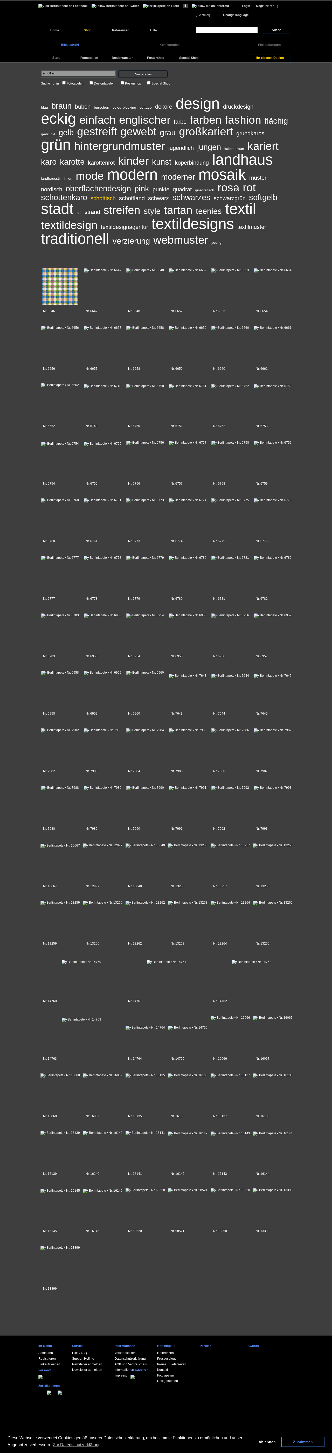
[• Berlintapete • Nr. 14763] (81, 1017)
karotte (72, 161)
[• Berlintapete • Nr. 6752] (230, 384)
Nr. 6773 (134, 541)
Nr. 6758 (219, 483)
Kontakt (162, 1370)
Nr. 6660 (219, 369)
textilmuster (251, 227)
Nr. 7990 (134, 828)
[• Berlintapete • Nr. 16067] (272, 1016)
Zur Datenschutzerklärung (77, 1445)
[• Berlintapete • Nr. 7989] (102, 786)
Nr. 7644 (219, 713)
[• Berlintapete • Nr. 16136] (187, 1074)
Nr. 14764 (135, 1058)
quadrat (182, 189)
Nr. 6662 (49, 426)
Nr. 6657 (92, 369)
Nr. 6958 (49, 713)
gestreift (97, 131)
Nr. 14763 (50, 1058)
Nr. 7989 (92, 828)
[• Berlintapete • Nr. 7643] (187, 673)
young (216, 242)
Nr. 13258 (262, 886)
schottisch (103, 198)
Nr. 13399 (50, 1288)
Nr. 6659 (177, 369)
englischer (144, 120)
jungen (209, 147)
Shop (87, 30)
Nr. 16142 (177, 1174)
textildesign (69, 225)
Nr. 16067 (262, 1058)
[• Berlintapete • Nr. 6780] (187, 556)
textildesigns (192, 223)
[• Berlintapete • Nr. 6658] (145, 326)
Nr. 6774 (177, 541)
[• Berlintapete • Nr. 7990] (145, 786)
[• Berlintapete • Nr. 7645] (272, 673)
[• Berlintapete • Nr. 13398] (272, 1189)
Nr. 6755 (92, 483)
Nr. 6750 (134, 426)
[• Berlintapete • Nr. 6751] (187, 384)
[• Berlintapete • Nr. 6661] (272, 326)
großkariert (206, 131)
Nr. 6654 (262, 311)
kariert (263, 146)
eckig (58, 118)
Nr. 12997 (92, 886)
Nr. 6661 (262, 369)
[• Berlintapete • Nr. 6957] (272, 614)
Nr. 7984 (134, 771)
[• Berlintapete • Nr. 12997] (102, 844)
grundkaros (250, 133)
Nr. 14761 (135, 1001)
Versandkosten (125, 1353)
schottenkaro (64, 197)
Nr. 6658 (134, 369)
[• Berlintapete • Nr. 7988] (60, 786)
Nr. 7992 (219, 828)
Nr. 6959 (92, 713)
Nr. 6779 (134, 598)
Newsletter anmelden (87, 1364)
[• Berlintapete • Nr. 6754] (60, 442)
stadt (57, 208)
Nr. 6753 (262, 426)
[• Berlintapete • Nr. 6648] (145, 269)
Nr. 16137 (220, 1116)
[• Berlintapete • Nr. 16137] (230, 1074)
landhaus (242, 159)
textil (240, 208)
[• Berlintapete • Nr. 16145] (60, 1189)
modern (132, 174)
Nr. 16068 (50, 1116)
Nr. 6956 (219, 656)
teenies (209, 211)
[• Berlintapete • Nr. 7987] (272, 729)
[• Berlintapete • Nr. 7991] (187, 786)
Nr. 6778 (92, 598)
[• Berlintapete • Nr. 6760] (60, 499)
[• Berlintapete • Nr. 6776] (272, 499)
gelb (66, 132)
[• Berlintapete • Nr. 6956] (230, 614)
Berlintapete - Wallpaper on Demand (74, 13)
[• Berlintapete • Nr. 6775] (230, 499)
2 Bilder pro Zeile (58, 255)
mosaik (222, 174)
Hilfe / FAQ (79, 1353)
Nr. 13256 (177, 886)
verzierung (131, 241)
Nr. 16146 (92, 1231)
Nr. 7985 (177, 771)
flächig (276, 120)
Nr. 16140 (92, 1174)
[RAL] (45, 1392)
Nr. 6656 (49, 369)
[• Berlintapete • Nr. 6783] (60, 614)
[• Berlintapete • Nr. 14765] (187, 1021)
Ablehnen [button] (267, 1442)
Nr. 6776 (262, 541)
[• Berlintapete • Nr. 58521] (187, 1189)
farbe (180, 121)
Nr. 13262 (135, 943)
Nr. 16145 (50, 1231)
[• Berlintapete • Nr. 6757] (187, 441)
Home (54, 30)
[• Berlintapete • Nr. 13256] (187, 844)
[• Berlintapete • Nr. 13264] (230, 901)
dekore (163, 106)
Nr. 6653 (219, 311)
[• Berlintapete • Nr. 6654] (272, 269)
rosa (228, 187)
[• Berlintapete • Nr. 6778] (102, 556)
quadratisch (204, 190)
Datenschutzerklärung (130, 1358)
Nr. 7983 (92, 771)
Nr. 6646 (49, 311)
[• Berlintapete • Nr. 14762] (251, 960)
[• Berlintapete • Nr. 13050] (230, 1189)
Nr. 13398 (262, 1231)
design (198, 103)
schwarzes (191, 197)
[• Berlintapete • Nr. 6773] (145, 499)
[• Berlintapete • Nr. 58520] (145, 1189)
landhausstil (50, 178)
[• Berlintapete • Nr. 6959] (102, 671)
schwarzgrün (230, 198)
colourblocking (124, 107)
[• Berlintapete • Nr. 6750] (145, 384)
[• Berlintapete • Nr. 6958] (60, 671)
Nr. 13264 (220, 943)
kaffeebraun (234, 148)
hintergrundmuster (119, 146)
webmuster (180, 240)
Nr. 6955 (177, 656)
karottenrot (101, 162)
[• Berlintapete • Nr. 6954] (145, 614)
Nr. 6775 (219, 541)
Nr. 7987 (262, 771)
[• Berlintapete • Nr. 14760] (81, 960)
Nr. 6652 (177, 311)
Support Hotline (83, 1358)
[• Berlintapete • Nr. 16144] (272, 1132)
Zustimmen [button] (303, 1442)
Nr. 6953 (92, 656)
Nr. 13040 (135, 886)
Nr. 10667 (50, 886)
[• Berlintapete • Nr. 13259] (60, 901)
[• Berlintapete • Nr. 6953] (102, 614)
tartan (178, 210)
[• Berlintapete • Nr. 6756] (145, 441)
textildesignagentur (124, 227)
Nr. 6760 (49, 541)
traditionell (75, 238)
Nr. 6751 (177, 426)
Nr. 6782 (262, 598)
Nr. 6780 (177, 598)
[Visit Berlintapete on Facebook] (63, 5)
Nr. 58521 (177, 1231)
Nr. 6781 (219, 598)
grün (56, 144)
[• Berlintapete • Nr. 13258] (272, 844)
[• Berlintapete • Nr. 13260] (102, 901)
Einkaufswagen (49, 1364)
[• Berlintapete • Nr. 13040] (145, 844)
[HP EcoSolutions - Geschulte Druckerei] (39, 1392)
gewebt (138, 131)
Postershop (133, 83)
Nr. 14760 (50, 1001)
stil (79, 213)
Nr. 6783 (49, 656)
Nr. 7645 (262, 713)
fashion (243, 120)
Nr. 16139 (50, 1174)
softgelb (263, 197)
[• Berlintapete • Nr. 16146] (102, 1189)
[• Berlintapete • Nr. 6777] (60, 556)
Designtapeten (104, 83)
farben (206, 120)
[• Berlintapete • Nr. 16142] (187, 1132)
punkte (161, 189)
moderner (178, 176)
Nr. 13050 (220, 1231)
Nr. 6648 (134, 311)
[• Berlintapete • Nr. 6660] (230, 326)
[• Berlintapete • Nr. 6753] (272, 384)
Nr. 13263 (177, 943)
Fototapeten (75, 83)
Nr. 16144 (262, 1174)
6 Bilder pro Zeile (44, 255)
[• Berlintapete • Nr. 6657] (102, 326)
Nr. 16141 (135, 1174)
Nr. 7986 (219, 771)
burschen (101, 107)
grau (168, 132)
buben (83, 106)
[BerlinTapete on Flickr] (161, 5)
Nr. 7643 (177, 713)
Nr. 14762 (220, 1001)
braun (61, 105)
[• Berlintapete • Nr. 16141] (145, 1131)
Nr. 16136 (177, 1116)
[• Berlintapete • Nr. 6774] (187, 499)
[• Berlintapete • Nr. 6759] (272, 441)
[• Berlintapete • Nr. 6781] (230, 556)
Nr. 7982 (49, 771)
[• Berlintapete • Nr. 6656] (60, 326)
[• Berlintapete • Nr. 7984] (145, 729)
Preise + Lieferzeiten (171, 1364)
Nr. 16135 (135, 1116)
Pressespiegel (167, 1358)
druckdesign (238, 106)
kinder (133, 161)
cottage (146, 107)
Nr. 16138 (262, 1116)
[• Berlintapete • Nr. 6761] (102, 499)
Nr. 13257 (220, 886)
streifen (121, 210)
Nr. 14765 (177, 1058)
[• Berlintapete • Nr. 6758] (230, 441)
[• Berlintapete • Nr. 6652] (187, 269)
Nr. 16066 (220, 1058)
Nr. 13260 (92, 943)
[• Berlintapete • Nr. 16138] (272, 1074)
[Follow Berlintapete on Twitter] (115, 5)
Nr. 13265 (262, 943)
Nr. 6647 (92, 311)
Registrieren (265, 6)
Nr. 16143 (220, 1174)
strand (92, 212)
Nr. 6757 (177, 483)
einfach (97, 120)
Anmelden (45, 1353)
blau (44, 107)
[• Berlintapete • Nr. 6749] (102, 384)
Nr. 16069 (92, 1116)
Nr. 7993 (262, 828)
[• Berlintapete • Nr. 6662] (60, 384)
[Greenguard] (42, 1392)
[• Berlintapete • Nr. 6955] (187, 614)
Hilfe (153, 30)
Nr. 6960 (134, 713)
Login (246, 6)
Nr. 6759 (262, 483)
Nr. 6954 (134, 656)
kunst (161, 161)
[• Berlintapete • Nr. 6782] (272, 556)
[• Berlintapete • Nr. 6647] (102, 269)
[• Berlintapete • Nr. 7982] (60, 729)
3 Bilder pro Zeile (51, 255)
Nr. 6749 (92, 426)
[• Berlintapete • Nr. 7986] (230, 729)
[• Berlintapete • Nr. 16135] (145, 1074)
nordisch (51, 189)
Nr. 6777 (49, 598)
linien (68, 178)
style (152, 211)
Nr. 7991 (177, 828)
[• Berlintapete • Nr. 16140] (102, 1131)
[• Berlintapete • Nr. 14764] (145, 1021)
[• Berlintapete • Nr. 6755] (102, 442)
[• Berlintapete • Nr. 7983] (102, 729)
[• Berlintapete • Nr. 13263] (187, 901)
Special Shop (160, 83)
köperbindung (192, 162)
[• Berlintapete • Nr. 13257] (230, 844)
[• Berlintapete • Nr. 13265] (272, 901)
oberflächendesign (98, 188)
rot (249, 187)
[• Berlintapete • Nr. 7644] (230, 673)
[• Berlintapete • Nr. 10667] (60, 844)
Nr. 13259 (50, 943)
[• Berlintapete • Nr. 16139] (60, 1131)
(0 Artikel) (203, 15)
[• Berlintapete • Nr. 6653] (230, 269)
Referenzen (120, 30)
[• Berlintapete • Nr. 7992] (230, 786)
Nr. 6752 (219, 426)
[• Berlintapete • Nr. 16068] (60, 1074)
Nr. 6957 (262, 656)
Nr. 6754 (49, 483)
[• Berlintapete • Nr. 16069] (102, 1074)
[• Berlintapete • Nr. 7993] (272, 786)
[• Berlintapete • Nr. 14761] (166, 960)
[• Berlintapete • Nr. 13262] (145, 901)
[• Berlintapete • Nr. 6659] (187, 326)
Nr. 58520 (135, 1231)
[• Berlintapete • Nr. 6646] (60, 285)
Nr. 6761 (92, 541)
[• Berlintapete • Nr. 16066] (230, 1016)
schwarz (158, 198)
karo (49, 161)
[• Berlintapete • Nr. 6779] (145, 556)
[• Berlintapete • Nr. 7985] (187, 729)
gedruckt (48, 134)
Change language (236, 15)
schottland (132, 198)
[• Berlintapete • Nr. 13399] (60, 1246)
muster (257, 177)
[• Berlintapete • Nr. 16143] (230, 1132)
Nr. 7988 (49, 828)
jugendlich (181, 148)
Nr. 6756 (134, 483)
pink (141, 188)
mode (90, 176)
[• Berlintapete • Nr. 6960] (145, 671)
